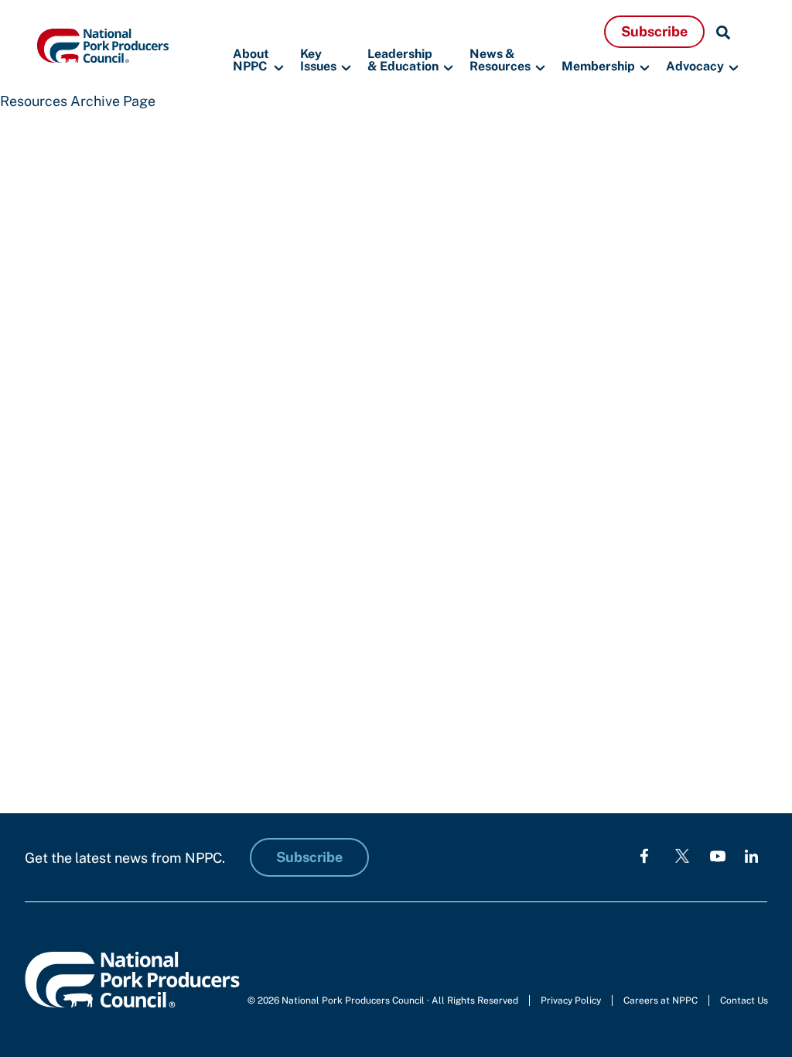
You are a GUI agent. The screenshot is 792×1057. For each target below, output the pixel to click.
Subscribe (654, 31)
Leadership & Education (403, 61)
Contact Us (744, 1000)
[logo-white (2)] (682, 855)
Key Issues (318, 61)
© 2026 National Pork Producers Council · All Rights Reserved (383, 1000)
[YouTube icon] (717, 855)
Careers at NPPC (660, 1000)
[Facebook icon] (644, 855)
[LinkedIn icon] (751, 855)
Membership (598, 66)
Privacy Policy (571, 1000)
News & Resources (500, 61)
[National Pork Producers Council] (103, 44)
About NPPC (251, 61)
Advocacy (695, 66)
